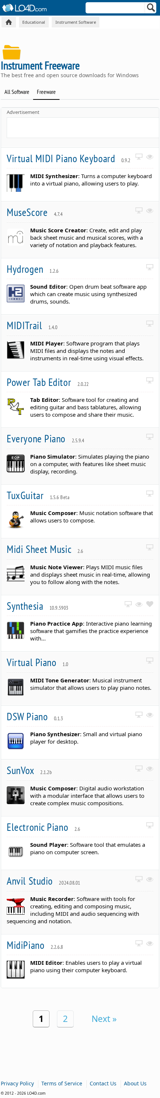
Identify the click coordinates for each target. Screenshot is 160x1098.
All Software (16, 91)
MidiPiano (35, 945)
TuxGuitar (38, 495)
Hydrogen (33, 269)
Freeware (46, 91)
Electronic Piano (43, 827)
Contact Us (103, 1083)
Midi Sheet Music (45, 549)
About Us (135, 1083)
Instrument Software (75, 22)
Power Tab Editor (48, 382)
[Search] (151, 9)
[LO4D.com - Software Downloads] (8, 22)
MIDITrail (32, 325)
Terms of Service (61, 1083)
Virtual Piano (37, 662)
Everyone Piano (45, 438)
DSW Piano (35, 716)
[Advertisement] (83, 127)
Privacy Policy (17, 1083)
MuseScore (35, 212)
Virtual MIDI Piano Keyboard (69, 158)
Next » (104, 1019)
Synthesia (37, 606)
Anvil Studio (43, 881)
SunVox (29, 770)
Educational (33, 22)
